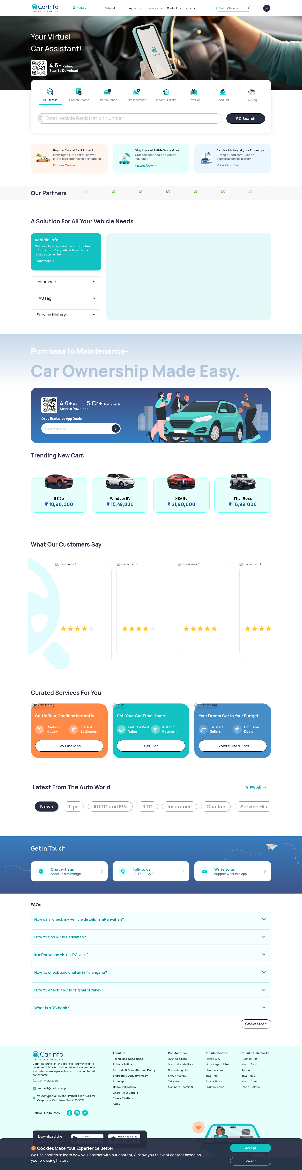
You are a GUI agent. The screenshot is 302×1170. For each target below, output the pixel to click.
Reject (251, 1161)
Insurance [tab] (179, 806)
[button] (188, 276)
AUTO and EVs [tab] (110, 806)
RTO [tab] (147, 806)
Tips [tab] (73, 806)
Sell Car (151, 745)
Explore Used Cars (233, 745)
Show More (256, 1024)
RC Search (245, 118)
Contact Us (174, 8)
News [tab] (46, 806)
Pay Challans (69, 745)
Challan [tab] (215, 806)
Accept (250, 1148)
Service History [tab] (258, 806)
